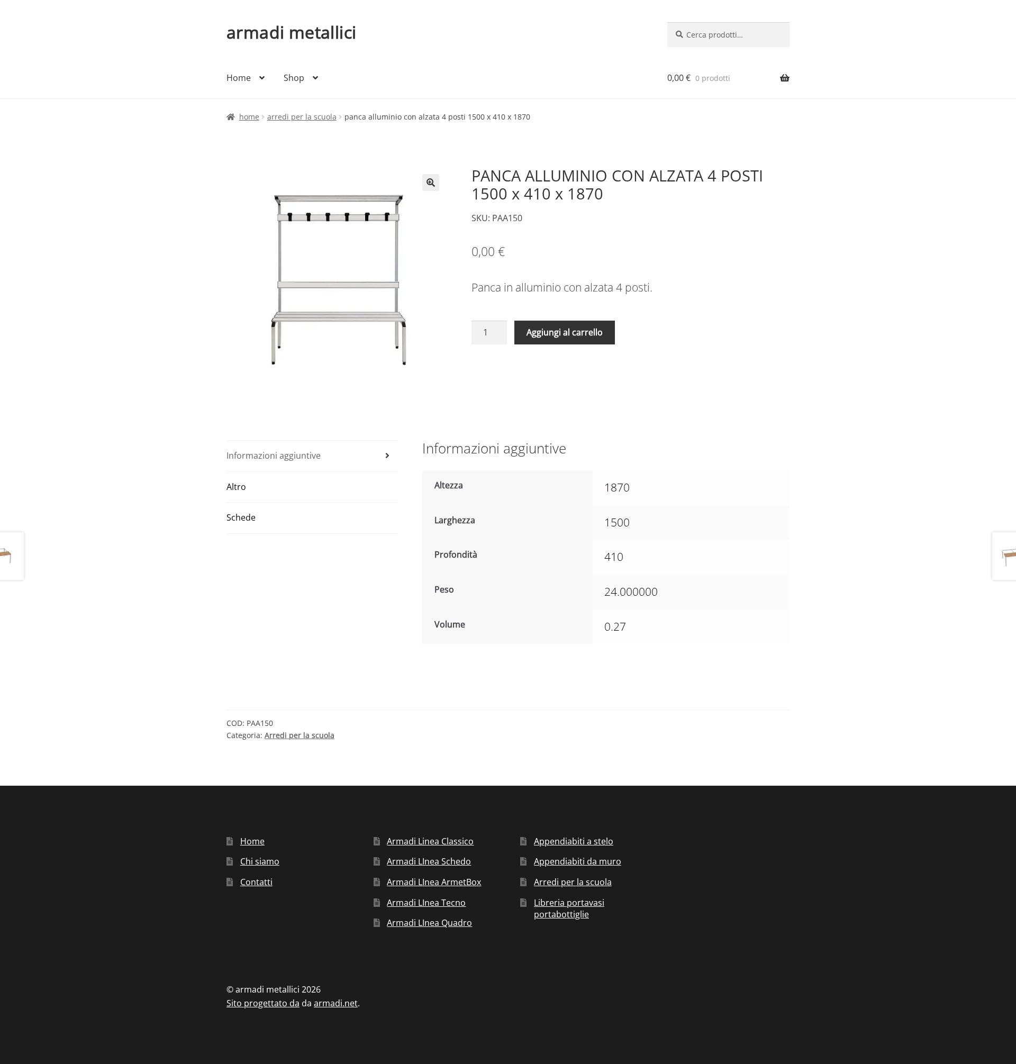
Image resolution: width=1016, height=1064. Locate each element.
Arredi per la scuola (302, 117)
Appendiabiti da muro (577, 861)
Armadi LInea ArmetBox (434, 882)
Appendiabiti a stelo (573, 841)
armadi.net (336, 1003)
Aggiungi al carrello (565, 332)
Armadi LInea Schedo (429, 861)
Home (238, 78)
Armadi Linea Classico (430, 841)
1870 (617, 487)
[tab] (312, 456)
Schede (241, 517)
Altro (236, 487)
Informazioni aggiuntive (273, 455)
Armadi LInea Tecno (426, 902)
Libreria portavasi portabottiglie (569, 909)
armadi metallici (291, 32)
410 (613, 556)
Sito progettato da (263, 1003)
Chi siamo (259, 861)
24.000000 (631, 591)
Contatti (256, 882)
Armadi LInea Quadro (429, 923)
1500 (617, 522)
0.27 (615, 626)
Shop (294, 78)
